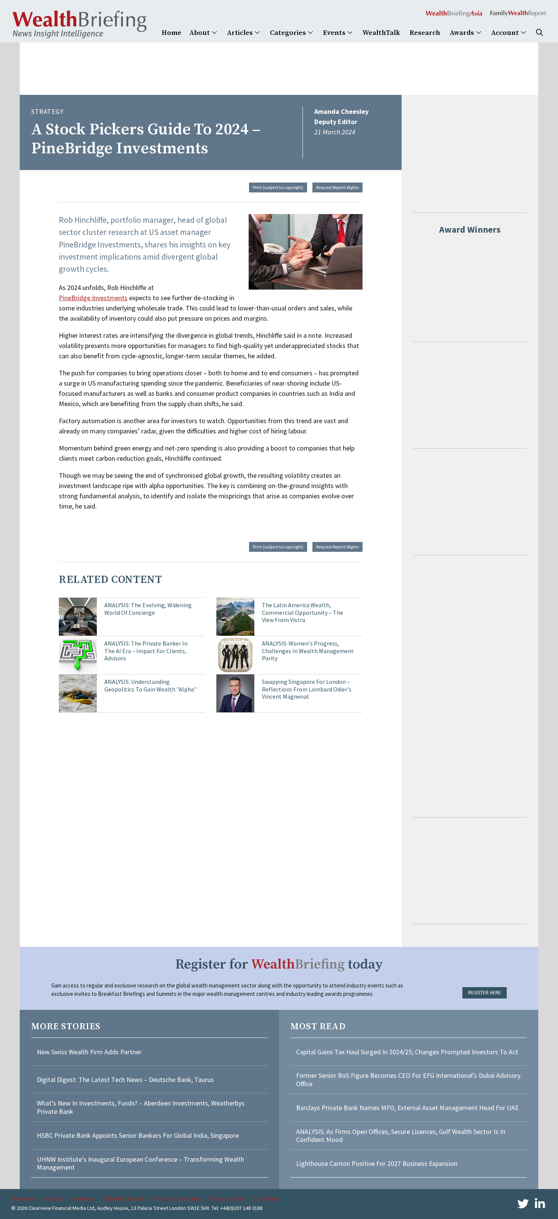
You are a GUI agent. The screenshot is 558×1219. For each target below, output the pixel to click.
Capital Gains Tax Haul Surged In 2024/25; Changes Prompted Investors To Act (407, 1051)
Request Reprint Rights (337, 187)
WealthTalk (381, 32)
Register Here (484, 992)
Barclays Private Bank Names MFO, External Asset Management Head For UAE (407, 1107)
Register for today (279, 964)
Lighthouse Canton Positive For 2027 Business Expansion (376, 1163)
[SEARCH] (539, 33)
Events (335, 32)
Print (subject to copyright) (278, 187)
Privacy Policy (227, 1198)
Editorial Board (123, 1198)
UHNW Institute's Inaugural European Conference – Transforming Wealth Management (140, 1163)
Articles (240, 32)
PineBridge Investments (93, 297)
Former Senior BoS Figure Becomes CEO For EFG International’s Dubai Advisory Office (408, 1079)
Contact (53, 1198)
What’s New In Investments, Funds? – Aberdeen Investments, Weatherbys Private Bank (140, 1107)
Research (425, 32)
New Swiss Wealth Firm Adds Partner (89, 1051)
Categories (288, 32)
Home (171, 32)
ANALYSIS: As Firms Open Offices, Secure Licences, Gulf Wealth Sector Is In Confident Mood (400, 1135)
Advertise (83, 1198)
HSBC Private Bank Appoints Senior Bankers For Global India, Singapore (138, 1135)
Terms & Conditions (176, 1198)
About (200, 32)
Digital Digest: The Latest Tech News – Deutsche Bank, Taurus (125, 1079)
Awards (463, 32)
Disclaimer (266, 1198)
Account (505, 32)
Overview (23, 1198)
